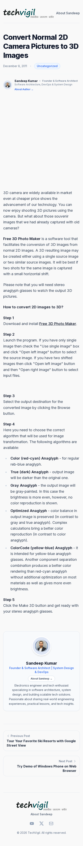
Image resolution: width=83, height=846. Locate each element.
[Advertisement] (41, 140)
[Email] (51, 823)
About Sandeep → (41, 678)
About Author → (24, 89)
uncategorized (47, 66)
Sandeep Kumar (26, 81)
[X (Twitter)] (41, 823)
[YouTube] (31, 823)
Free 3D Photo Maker (57, 324)
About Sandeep (68, 13)
